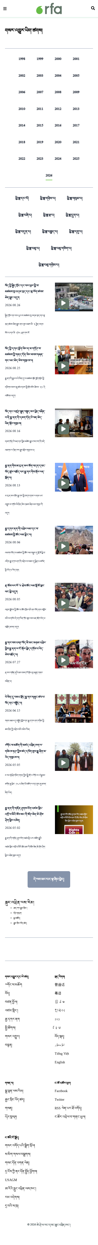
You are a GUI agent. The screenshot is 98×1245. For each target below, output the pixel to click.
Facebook (61, 1091)
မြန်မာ (60, 1002)
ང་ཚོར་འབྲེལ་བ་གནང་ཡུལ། (70, 1117)
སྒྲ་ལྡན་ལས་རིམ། (14, 1091)
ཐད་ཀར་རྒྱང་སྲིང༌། (20, 908)
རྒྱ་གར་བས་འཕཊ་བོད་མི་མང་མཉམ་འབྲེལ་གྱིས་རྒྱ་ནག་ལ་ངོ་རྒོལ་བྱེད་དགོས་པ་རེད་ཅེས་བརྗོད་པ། (25, 648)
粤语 (58, 993)
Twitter (59, 1099)
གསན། (8, 1108)
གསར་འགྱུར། (12, 1036)
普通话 (60, 985)
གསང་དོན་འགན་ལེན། (17, 1163)
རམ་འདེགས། (12, 1197)
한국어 (60, 1010)
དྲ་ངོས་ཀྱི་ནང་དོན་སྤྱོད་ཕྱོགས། (21, 1171)
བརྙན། (8, 1045)
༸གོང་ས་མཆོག (13, 985)
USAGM (11, 1180)
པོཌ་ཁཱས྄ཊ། (18, 913)
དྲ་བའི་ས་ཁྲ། (12, 1206)
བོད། (7, 993)
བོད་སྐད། (59, 1036)
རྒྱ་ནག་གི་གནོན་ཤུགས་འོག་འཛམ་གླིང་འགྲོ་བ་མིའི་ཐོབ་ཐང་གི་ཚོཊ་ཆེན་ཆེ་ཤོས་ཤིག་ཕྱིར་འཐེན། (24, 814)
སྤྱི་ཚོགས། (10, 1028)
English (60, 1062)
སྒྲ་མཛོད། (17, 918)
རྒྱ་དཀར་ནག (12, 1019)
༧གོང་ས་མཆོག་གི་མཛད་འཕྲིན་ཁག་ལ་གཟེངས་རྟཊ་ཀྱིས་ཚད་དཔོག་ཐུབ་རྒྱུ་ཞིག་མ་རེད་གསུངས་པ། (25, 751)
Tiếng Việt (62, 1053)
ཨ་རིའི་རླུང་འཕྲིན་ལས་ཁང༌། (20, 1188)
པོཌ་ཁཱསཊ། (11, 1117)
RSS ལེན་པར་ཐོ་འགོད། (68, 1108)
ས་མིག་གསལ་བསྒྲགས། (17, 1154)
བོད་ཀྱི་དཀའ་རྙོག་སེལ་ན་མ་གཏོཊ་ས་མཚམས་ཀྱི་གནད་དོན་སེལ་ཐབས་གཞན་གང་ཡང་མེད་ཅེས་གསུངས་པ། (24, 354)
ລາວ (57, 1019)
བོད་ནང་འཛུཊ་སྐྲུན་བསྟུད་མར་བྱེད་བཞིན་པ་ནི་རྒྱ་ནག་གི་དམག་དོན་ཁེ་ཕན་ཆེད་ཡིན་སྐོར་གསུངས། (25, 417)
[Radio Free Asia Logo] (49, 8)
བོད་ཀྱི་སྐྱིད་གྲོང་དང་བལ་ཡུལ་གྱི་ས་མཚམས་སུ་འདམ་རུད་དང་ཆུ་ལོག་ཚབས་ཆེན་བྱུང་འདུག (24, 291)
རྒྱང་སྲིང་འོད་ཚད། (20, 923)
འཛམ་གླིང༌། (11, 1010)
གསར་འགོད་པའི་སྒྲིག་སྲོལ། (20, 1145)
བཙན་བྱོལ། (11, 1002)
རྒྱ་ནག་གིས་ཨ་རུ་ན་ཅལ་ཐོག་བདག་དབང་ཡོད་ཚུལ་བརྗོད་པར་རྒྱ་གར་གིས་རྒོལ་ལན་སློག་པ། (25, 472)
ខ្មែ (58, 1028)
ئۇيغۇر (60, 1045)
